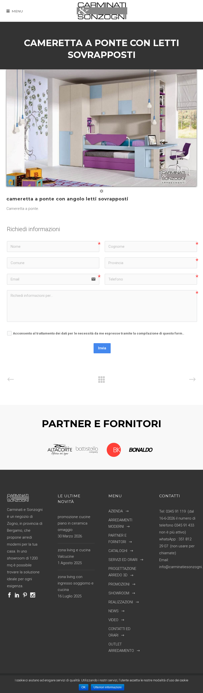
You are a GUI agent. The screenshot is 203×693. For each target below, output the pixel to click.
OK (83, 687)
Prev (43, 450)
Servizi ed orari (122, 559)
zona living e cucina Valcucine (74, 553)
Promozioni (118, 584)
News (113, 611)
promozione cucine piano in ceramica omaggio (74, 523)
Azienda (115, 511)
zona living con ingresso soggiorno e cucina (76, 583)
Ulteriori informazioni (108, 687)
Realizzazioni (120, 602)
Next (158, 450)
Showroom (118, 593)
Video (113, 620)
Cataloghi (117, 551)
